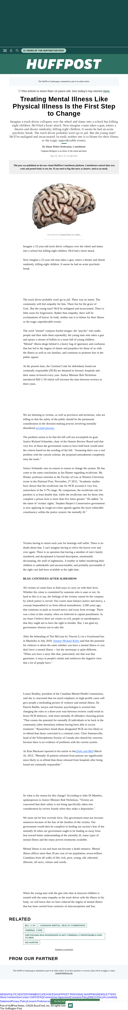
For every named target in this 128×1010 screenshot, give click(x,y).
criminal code (33, 930)
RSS (35, 997)
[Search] (17, 51)
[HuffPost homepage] (40, 991)
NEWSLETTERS (106, 994)
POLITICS (13, 994)
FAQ (105, 971)
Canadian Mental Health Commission (62, 925)
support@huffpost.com (63, 973)
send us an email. (100, 169)
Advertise (15, 997)
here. (106, 91)
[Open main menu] (5, 50)
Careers (47, 997)
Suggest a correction (64, 949)
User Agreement (61, 997)
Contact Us (27, 997)
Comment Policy (79, 997)
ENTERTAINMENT (30, 994)
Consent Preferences (38, 1001)
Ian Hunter (31, 942)
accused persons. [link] (45, 428)
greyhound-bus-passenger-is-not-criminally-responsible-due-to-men (64, 936)
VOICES (50, 994)
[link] (85, 751)
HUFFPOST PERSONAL (69, 994)
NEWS (4, 994)
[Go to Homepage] (70, 1005)
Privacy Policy (19, 1001)
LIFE (43, 994)
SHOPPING (90, 994)
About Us (5, 997)
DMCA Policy (96, 997)
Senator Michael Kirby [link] (66, 640)
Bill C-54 (30, 925)
